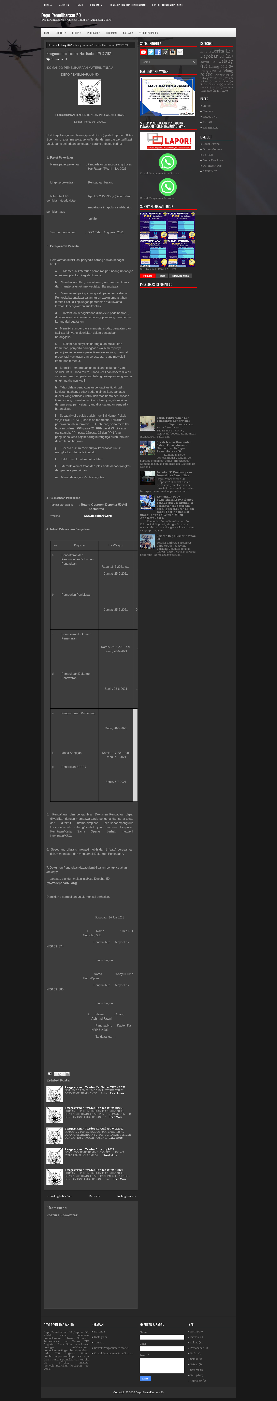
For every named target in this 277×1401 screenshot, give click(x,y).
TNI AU (79, 5)
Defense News (212, 165)
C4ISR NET (210, 171)
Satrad (226, 84)
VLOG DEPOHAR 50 (148, 33)
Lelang (226, 61)
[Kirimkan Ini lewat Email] (56, 1074)
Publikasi (93, 32)
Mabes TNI (64, 5)
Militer (204, 81)
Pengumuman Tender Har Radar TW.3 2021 (79, 53)
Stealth (226, 87)
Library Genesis (212, 149)
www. (98, 515)
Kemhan (48, 5)
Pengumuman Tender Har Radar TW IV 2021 (95, 1087)
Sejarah (204, 87)
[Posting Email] (49, 1073)
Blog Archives (180, 276)
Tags (162, 276)
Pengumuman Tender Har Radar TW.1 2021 (94, 1169)
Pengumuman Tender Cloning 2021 (89, 1149)
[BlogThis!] (60, 1074)
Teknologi (206, 90)
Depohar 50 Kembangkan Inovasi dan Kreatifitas (174, 474)
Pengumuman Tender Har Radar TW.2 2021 (94, 1128)
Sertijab (215, 87)
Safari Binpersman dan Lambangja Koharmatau (173, 419)
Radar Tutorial (211, 143)
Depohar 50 (212, 56)
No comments (59, 59)
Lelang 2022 (207, 78)
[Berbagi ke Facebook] (67, 1074)
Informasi (111, 33)
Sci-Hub (208, 154)
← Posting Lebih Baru (59, 1196)
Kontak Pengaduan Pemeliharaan (128, 5)
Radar (204, 84)
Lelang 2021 (65, 45)
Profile (61, 32)
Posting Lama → (126, 1196)
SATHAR (128, 32)
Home (47, 33)
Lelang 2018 (208, 71)
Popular (147, 276)
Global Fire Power (213, 160)
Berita (77, 32)
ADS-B (203, 51)
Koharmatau (96, 5)
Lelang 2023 (224, 78)
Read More (117, 1093)
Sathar (216, 84)
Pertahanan (221, 81)
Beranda (94, 1196)
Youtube (99, 1342)
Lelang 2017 (218, 67)
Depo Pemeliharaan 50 (61, 14)
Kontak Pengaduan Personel (168, 5)
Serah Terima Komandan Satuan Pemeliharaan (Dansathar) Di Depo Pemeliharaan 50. (174, 447)
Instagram (100, 1337)
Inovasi (204, 61)
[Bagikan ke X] (64, 1074)
